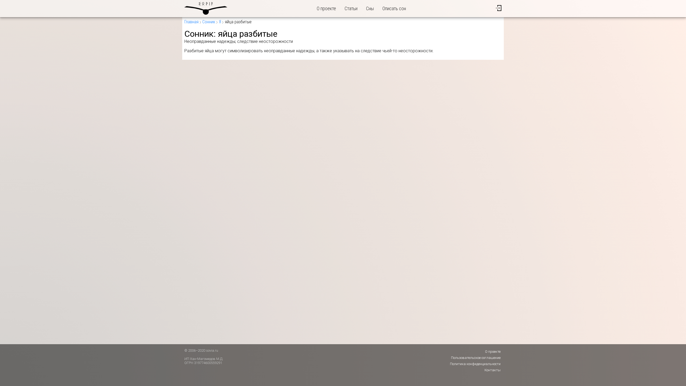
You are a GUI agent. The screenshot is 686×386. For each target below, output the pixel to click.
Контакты (492, 370)
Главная (191, 21)
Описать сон (394, 8)
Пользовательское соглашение (476, 358)
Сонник (208, 21)
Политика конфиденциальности (475, 364)
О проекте (326, 8)
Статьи (351, 8)
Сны (370, 8)
